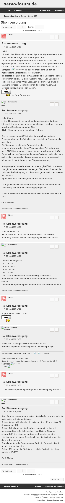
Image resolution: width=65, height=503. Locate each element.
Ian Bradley (59, 492)
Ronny (14, 327)
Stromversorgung (13, 22)
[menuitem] (8, 10)
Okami (10, 34)
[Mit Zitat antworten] (52, 37)
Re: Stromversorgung (15, 110)
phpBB (35, 494)
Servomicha (12, 102)
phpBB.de (59, 497)
